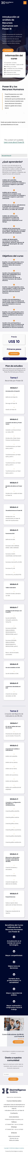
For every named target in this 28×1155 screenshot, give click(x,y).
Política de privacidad (14, 1136)
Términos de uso (14, 1138)
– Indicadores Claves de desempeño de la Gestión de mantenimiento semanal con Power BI (14, 1106)
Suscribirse (13, 1079)
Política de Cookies (14, 1140)
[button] (6, 113)
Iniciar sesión (7, 358)
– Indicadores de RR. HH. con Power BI (14, 1110)
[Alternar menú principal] (24, 2)
